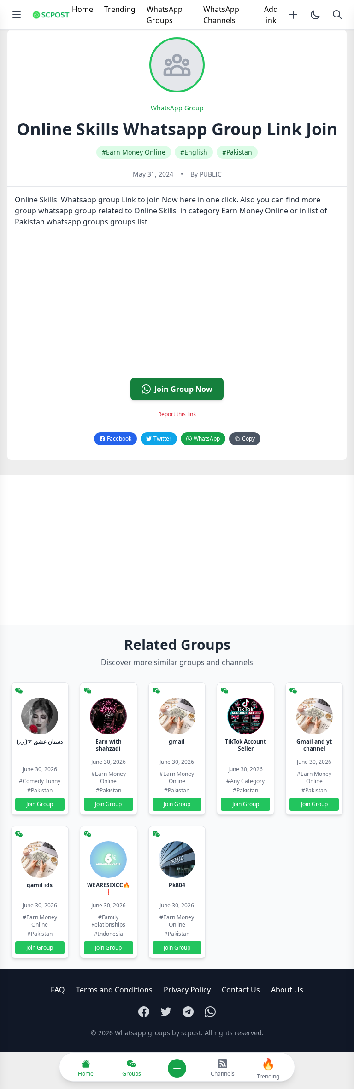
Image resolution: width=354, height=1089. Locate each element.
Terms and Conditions (114, 990)
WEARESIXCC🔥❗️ (108, 888)
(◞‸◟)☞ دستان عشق (40, 741)
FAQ (58, 990)
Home (82, 9)
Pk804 (177, 885)
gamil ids (40, 885)
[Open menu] (16, 15)
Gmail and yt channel (314, 745)
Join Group (39, 804)
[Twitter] (165, 1011)
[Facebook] (143, 1011)
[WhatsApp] (210, 1011)
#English (193, 152)
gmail (177, 741)
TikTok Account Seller (245, 745)
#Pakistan (237, 152)
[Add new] (293, 15)
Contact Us (241, 990)
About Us (287, 990)
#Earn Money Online (133, 152)
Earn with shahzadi (108, 745)
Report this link (177, 414)
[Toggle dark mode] (315, 15)
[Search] (337, 15)
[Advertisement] (177, 306)
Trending (120, 9)
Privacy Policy (187, 990)
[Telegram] (188, 1011)
